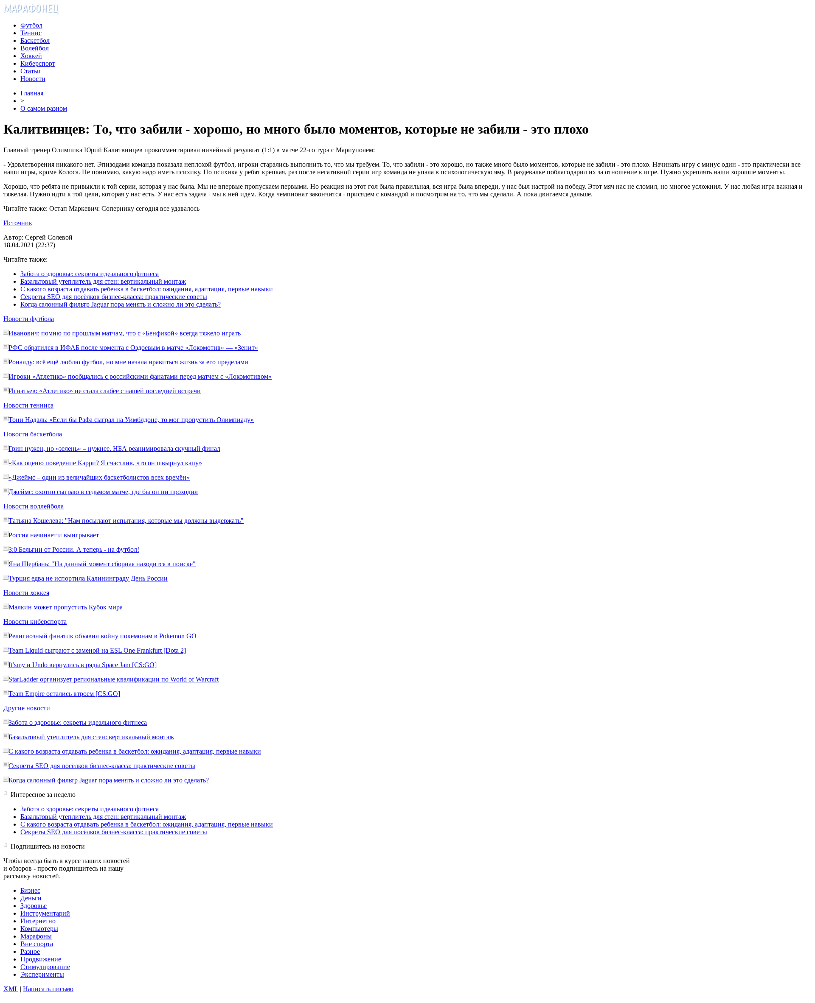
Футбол (31, 25)
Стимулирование (45, 966)
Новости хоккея (26, 592)
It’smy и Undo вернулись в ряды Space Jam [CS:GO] (82, 664)
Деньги (31, 898)
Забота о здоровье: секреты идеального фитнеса (89, 273)
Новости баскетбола (32, 434)
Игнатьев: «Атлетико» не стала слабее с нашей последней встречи (104, 390)
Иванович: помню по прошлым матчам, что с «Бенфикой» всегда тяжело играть (124, 333)
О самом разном (43, 108)
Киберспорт (37, 63)
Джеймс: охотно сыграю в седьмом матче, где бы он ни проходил (103, 491)
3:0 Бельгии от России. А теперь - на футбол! (73, 549)
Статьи (30, 71)
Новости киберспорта (35, 621)
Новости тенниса (28, 405)
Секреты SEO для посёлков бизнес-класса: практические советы (113, 296)
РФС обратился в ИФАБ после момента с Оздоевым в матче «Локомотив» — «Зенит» (133, 347)
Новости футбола (28, 318)
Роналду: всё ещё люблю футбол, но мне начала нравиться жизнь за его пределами (128, 362)
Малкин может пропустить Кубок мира (65, 607)
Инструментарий (45, 913)
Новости (32, 78)
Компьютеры (39, 928)
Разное (30, 951)
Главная (31, 93)
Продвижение (40, 959)
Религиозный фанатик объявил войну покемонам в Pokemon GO (102, 636)
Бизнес (30, 890)
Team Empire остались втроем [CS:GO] (64, 693)
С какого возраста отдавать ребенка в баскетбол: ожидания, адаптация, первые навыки (146, 289)
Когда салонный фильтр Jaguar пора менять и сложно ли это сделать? (120, 304)
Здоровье (33, 905)
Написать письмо (48, 988)
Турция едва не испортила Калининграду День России (88, 578)
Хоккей (31, 55)
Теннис (31, 32)
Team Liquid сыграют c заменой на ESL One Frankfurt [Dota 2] (97, 650)
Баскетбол (35, 40)
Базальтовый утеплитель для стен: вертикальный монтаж (103, 281)
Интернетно (38, 921)
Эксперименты (42, 974)
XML (10, 988)
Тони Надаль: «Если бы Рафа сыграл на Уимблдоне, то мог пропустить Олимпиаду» (131, 419)
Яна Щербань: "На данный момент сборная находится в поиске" (102, 563)
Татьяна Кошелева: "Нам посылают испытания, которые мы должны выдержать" (126, 520)
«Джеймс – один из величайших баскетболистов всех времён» (99, 477)
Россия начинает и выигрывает (53, 535)
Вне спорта (36, 943)
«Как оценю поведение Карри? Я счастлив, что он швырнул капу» (105, 463)
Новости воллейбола (33, 506)
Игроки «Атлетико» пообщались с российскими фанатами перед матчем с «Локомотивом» (140, 376)
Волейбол (34, 48)
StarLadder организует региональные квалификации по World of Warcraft (113, 679)
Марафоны (36, 936)
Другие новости (26, 708)
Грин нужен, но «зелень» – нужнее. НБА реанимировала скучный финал (114, 448)
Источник (17, 222)
